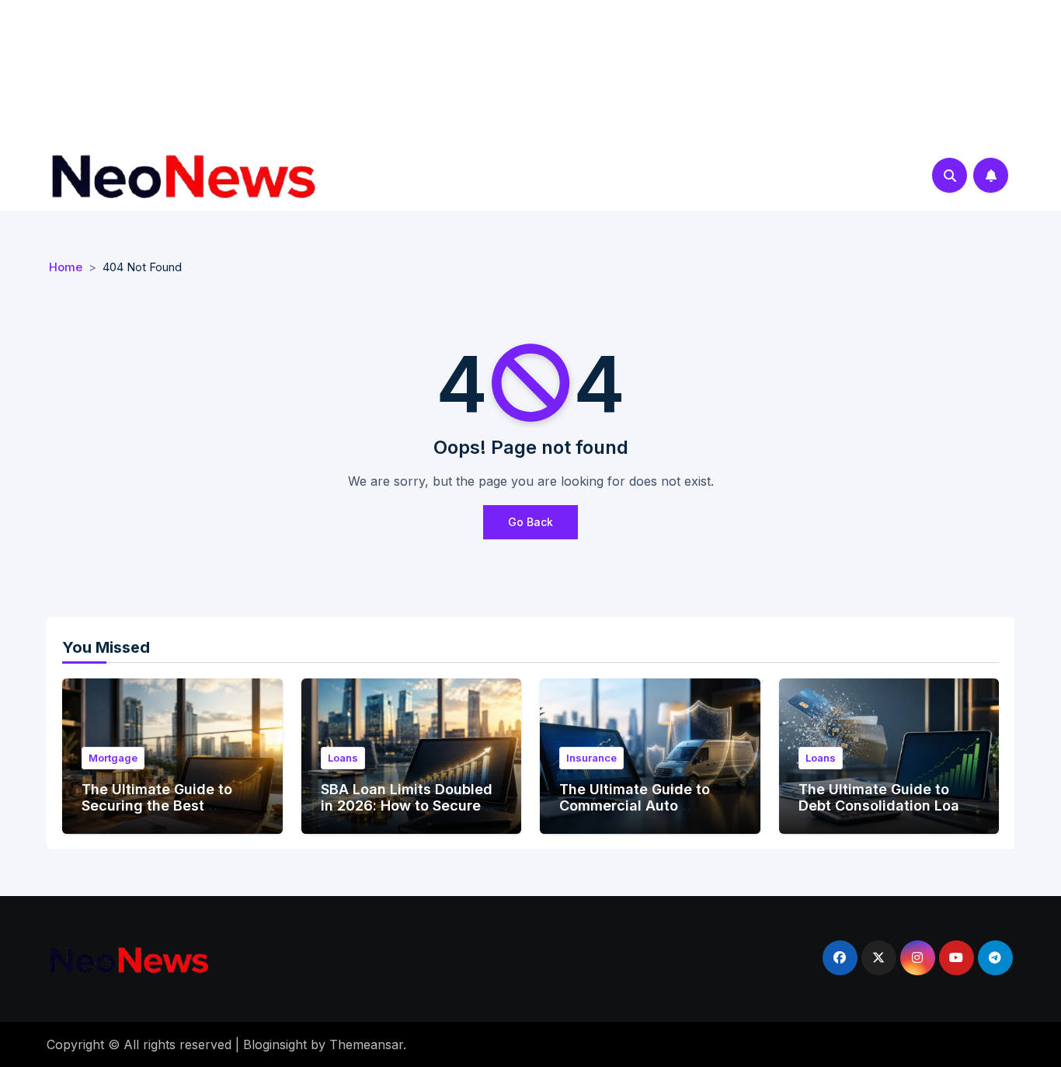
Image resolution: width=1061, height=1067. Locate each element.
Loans (343, 757)
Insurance (591, 757)
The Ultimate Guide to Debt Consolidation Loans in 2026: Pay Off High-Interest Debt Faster (887, 814)
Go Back (530, 521)
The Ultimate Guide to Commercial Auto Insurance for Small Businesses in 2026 (634, 814)
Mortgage (113, 757)
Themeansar (366, 1044)
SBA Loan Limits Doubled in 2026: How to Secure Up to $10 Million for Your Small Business (407, 814)
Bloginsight (275, 1044)
